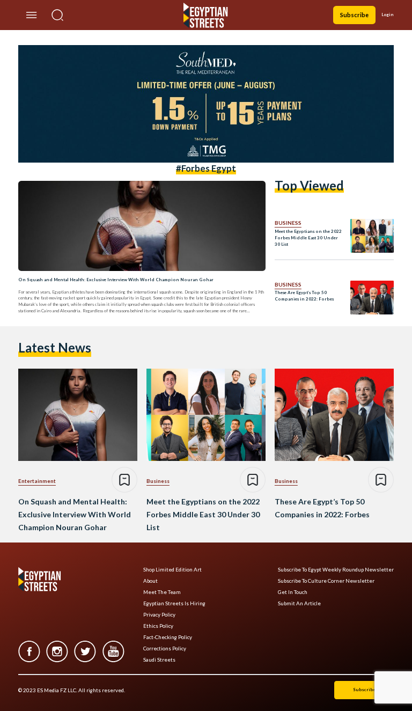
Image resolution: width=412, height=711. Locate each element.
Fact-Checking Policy (167, 637)
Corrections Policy (164, 648)
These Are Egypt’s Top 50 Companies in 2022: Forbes (304, 296)
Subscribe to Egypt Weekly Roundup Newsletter (336, 570)
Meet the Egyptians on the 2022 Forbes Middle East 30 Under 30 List (308, 238)
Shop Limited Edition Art (172, 570)
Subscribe (354, 14)
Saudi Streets (159, 660)
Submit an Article (299, 603)
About (150, 581)
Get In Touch (292, 592)
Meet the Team (162, 592)
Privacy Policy (159, 615)
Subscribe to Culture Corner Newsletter (326, 581)
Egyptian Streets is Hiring (174, 603)
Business (288, 222)
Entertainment (37, 481)
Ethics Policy (158, 626)
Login (387, 14)
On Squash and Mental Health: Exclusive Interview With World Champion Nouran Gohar (116, 279)
